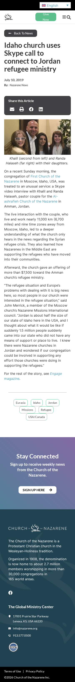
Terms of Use (12, 671)
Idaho (36, 402)
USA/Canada (36, 417)
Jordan (52, 402)
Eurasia (20, 402)
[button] (64, 17)
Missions (27, 409)
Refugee (46, 409)
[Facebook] (10, 593)
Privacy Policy (35, 671)
